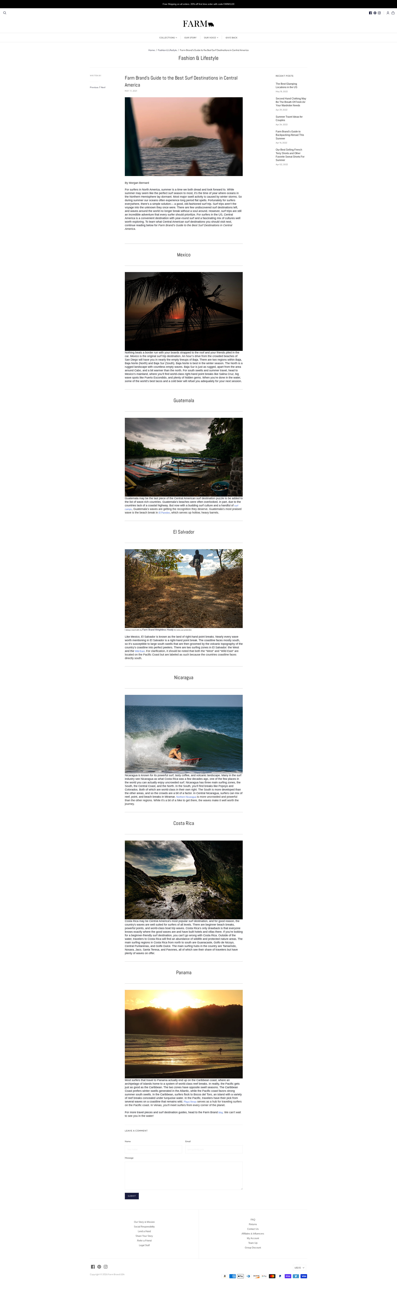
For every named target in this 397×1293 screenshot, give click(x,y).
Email (188, 1141)
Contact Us (253, 1229)
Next (103, 87)
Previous (94, 87)
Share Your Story (144, 1236)
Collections (167, 37)
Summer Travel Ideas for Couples (289, 118)
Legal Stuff (144, 1245)
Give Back (231, 37)
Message (129, 1157)
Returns (253, 1224)
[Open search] (4, 12)
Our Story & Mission (144, 1222)
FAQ (253, 1219)
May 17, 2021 (131, 91)
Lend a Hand (144, 1231)
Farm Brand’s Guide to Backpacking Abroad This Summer (290, 135)
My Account (253, 1238)
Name (128, 1141)
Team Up (252, 1243)
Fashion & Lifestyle (167, 50)
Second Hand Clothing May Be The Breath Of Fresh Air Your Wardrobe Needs (291, 102)
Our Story (190, 37)
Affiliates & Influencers (253, 1233)
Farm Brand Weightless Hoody (158, 629)
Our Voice (210, 37)
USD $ (298, 1267)
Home (151, 50)
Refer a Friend (144, 1240)
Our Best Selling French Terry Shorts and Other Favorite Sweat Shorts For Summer (290, 154)
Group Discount (253, 1247)
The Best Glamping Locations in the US (286, 86)
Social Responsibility (144, 1226)
